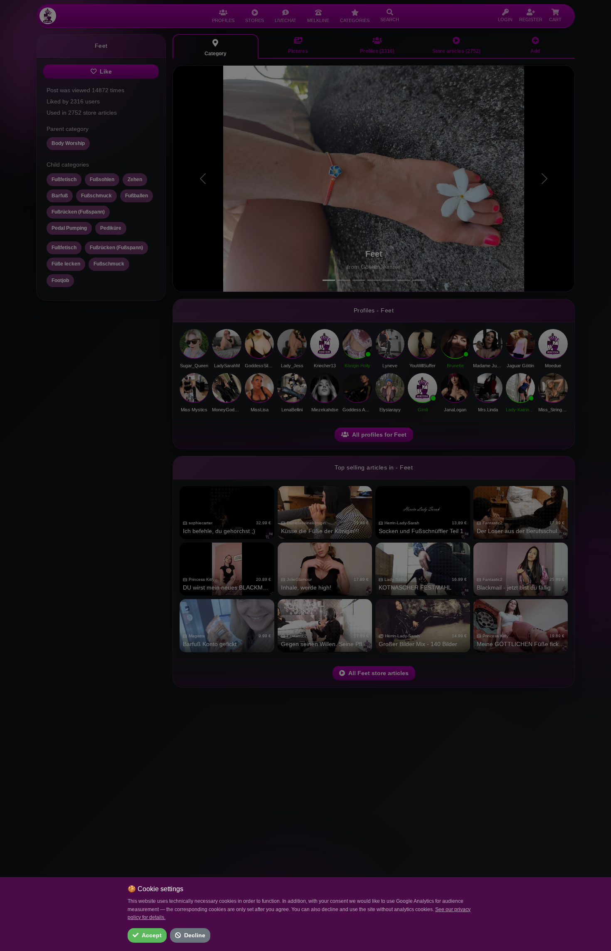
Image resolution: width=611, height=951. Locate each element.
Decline (194, 935)
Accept (152, 935)
